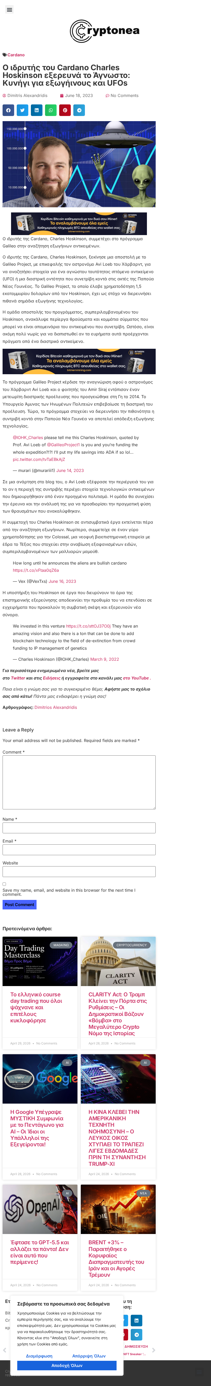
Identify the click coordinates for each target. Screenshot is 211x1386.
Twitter (18, 678)
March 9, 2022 (104, 659)
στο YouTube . (137, 678)
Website (10, 863)
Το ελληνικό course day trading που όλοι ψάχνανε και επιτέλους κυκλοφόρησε (36, 1007)
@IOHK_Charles (28, 437)
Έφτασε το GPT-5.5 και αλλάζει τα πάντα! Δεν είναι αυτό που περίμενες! (39, 1252)
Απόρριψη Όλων (89, 1355)
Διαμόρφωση (39, 1355)
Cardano (16, 54)
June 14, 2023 (70, 470)
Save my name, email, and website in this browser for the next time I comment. (69, 892)
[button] (9, 9)
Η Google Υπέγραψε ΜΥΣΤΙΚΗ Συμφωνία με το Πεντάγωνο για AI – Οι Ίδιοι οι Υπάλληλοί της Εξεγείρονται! (37, 1128)
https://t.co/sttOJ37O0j (88, 626)
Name (10, 819)
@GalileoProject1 (63, 444)
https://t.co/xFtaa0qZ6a (36, 570)
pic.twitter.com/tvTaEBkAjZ (39, 459)
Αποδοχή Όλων (67, 1365)
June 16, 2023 (62, 581)
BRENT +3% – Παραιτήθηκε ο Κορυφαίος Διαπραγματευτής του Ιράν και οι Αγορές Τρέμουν (116, 1258)
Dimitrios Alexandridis (55, 707)
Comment (14, 752)
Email (9, 841)
